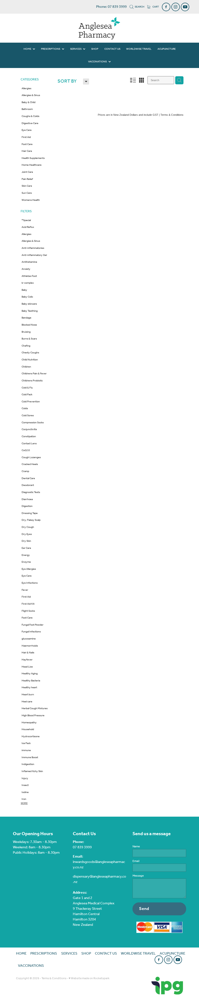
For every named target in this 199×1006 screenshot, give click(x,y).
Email (136, 861)
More (24, 803)
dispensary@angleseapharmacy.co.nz (99, 879)
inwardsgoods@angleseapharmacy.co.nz (99, 865)
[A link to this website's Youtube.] (185, 7)
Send (144, 909)
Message (138, 875)
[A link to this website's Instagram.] (175, 7)
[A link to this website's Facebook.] (166, 7)
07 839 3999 (82, 847)
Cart (155, 6)
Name (136, 846)
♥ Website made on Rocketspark (89, 978)
